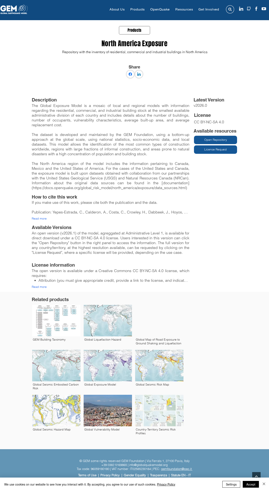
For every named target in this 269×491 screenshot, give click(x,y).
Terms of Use (87, 475)
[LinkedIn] (139, 74)
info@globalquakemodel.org (148, 465)
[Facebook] (130, 74)
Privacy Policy (110, 475)
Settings (231, 484)
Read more (39, 218)
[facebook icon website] (256, 8)
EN (183, 475)
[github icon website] (248, 8)
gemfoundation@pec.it (177, 469)
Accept (250, 484)
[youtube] (264, 8)
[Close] (263, 484)
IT (189, 475)
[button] (117, 9)
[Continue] (256, 476)
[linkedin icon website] (241, 8)
